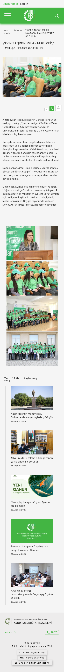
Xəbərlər (18, 30)
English (24, 4)
